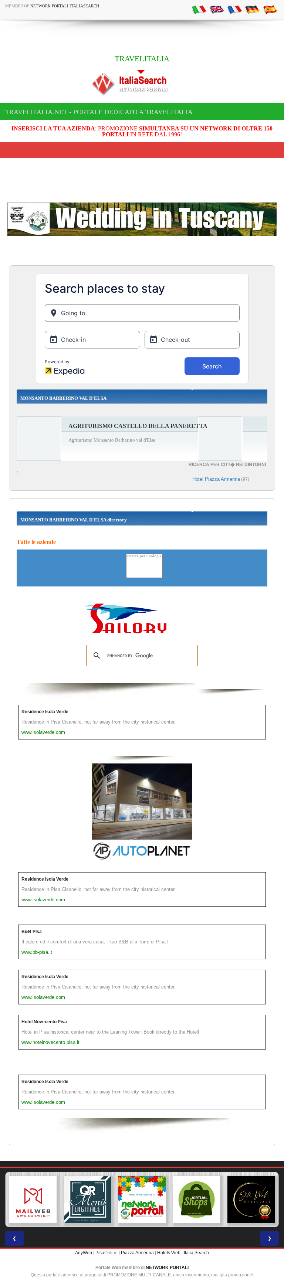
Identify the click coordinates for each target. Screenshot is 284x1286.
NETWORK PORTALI (167, 1267)
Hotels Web (168, 1252)
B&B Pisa (31, 931)
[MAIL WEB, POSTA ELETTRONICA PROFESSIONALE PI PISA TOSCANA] (33, 1199)
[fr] (234, 9)
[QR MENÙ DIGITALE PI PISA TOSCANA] (87, 1199)
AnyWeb (83, 1252)
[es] (270, 9)
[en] (216, 9)
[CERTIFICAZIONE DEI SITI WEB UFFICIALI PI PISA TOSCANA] (251, 1199)
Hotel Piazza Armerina (216, 479)
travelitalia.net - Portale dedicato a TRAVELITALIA (99, 112)
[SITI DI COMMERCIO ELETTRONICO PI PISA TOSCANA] (196, 1199)
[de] (252, 9)
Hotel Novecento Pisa (44, 1021)
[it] (199, 9)
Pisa (99, 1252)
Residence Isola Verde (44, 711)
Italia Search (196, 1252)
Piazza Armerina (137, 1252)
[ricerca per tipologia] (144, 556)
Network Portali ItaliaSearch (64, 6)
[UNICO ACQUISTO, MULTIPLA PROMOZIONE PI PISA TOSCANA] (142, 1199)
